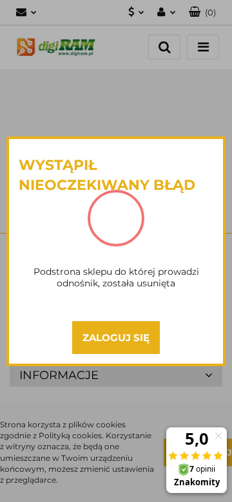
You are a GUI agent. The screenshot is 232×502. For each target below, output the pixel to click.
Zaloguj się (116, 337)
